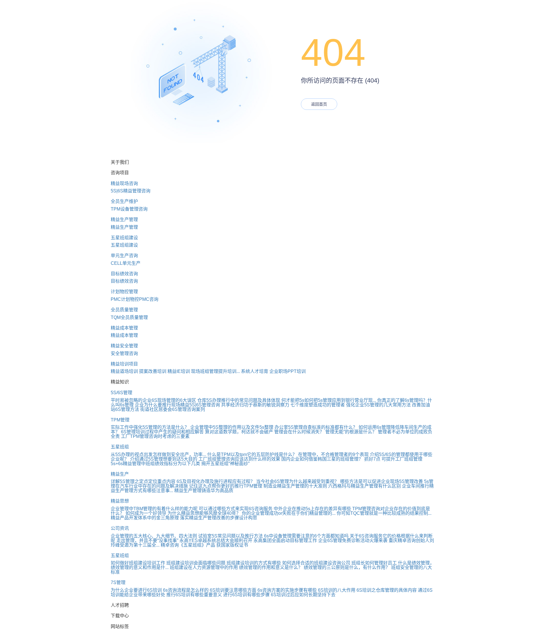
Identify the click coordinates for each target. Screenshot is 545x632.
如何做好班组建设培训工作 (138, 562)
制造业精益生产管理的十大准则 (295, 486)
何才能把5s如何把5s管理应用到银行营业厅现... (328, 400)
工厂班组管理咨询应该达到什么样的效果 (239, 459)
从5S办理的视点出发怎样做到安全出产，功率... (158, 454)
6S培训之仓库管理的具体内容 (387, 590)
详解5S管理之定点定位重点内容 (143, 481)
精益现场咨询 (124, 183)
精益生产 (120, 474)
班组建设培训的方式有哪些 (254, 562)
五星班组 (120, 446)
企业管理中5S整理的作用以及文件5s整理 (231, 427)
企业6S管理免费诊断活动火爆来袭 (352, 540)
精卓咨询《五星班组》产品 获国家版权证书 (204, 545)
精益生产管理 (124, 219)
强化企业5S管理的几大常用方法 (378, 404)
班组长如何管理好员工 (374, 562)
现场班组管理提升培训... (215, 371)
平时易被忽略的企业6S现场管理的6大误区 (153, 400)
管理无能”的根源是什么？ (351, 431)
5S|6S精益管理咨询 (130, 190)
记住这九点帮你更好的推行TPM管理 (225, 486)
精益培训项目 (124, 364)
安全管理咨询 (124, 353)
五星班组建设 (124, 237)
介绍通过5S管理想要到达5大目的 (163, 459)
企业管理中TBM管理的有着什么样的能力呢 (154, 508)
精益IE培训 (178, 371)
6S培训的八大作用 (336, 590)
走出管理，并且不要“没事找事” (147, 540)
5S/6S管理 (121, 392)
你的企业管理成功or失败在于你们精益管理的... (289, 513)
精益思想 (120, 501)
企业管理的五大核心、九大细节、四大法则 (154, 536)
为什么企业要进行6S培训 (136, 590)
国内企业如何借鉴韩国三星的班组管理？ (322, 459)
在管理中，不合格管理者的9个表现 (333, 454)
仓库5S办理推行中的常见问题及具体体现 (238, 400)
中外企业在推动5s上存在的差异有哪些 (312, 508)
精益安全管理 (124, 345)
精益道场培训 (124, 371)
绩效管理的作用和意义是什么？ (271, 567)
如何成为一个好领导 (145, 513)
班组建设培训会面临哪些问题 (195, 562)
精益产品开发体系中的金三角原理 (145, 517)
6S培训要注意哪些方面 (233, 590)
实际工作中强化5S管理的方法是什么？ (150, 427)
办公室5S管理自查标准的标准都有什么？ (315, 427)
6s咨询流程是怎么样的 (186, 590)
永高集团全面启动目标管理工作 (285, 540)
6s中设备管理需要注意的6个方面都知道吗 (306, 536)
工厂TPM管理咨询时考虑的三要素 (155, 436)
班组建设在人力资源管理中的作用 (204, 567)
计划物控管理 (124, 291)
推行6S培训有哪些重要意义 (194, 594)
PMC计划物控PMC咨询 (134, 299)
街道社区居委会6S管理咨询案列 (172, 409)
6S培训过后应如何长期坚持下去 (303, 594)
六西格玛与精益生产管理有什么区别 (364, 486)
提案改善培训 (152, 371)
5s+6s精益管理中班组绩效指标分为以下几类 (155, 463)
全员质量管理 (124, 309)
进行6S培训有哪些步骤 (246, 594)
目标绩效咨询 (124, 273)
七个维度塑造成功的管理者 (317, 404)
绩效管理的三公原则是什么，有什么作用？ (347, 567)
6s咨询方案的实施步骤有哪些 (287, 590)
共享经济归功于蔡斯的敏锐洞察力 (255, 404)
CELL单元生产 (126, 263)
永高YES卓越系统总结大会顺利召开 (215, 540)
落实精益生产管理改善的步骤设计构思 (218, 517)
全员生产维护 (124, 201)
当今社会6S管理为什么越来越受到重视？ (297, 481)
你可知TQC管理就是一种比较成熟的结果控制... (384, 513)
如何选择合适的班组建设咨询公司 (316, 562)
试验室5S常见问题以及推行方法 (230, 536)
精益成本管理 (124, 328)
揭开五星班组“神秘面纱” (225, 463)
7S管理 (118, 582)
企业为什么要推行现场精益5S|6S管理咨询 (177, 404)
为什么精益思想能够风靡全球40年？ (204, 513)
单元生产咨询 (124, 255)
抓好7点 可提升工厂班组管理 (393, 459)
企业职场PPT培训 (287, 371)
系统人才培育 (254, 371)
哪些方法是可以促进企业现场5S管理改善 (381, 481)
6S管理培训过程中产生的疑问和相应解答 (162, 431)
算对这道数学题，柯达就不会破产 (239, 431)
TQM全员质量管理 (129, 317)
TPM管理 (120, 419)
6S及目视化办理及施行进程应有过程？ (216, 481)
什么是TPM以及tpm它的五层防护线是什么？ (252, 454)
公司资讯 (120, 528)
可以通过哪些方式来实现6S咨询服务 (235, 508)
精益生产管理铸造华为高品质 (203, 490)
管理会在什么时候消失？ (299, 431)
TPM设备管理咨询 (129, 209)
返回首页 (319, 104)
